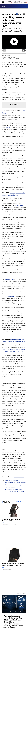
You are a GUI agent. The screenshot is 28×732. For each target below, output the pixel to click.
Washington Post (9, 279)
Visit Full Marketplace (21, 501)
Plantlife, (8, 127)
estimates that (11, 296)
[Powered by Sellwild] (24, 593)
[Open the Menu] (2, 2)
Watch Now (23, 2)
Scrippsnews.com (19, 477)
